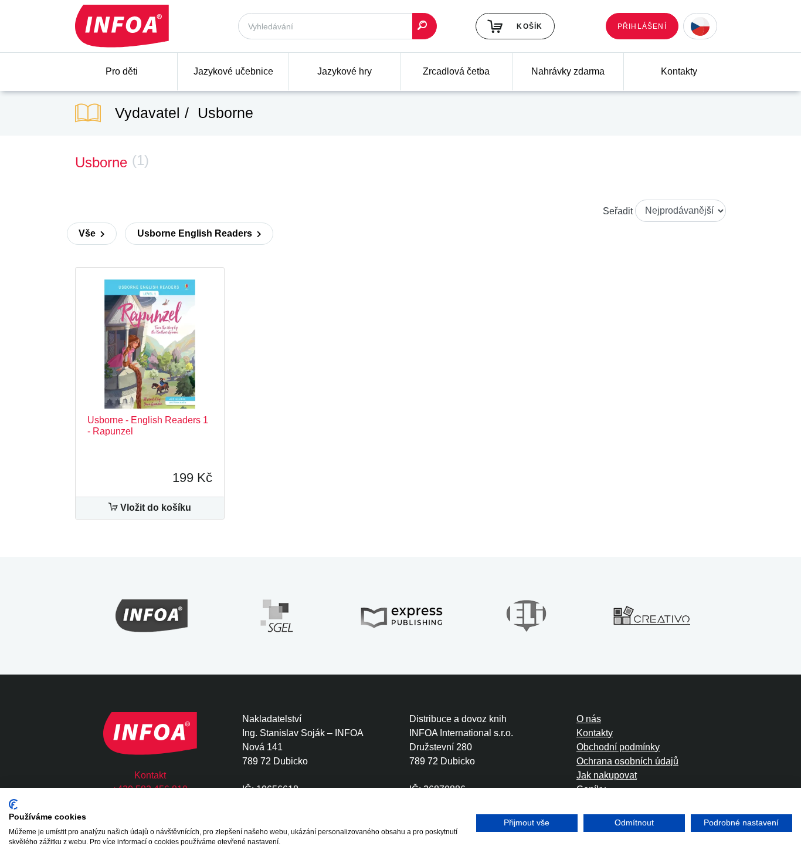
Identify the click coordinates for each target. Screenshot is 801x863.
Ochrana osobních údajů (627, 761)
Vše (88, 233)
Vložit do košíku (154, 508)
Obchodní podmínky (618, 747)
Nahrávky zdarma (568, 71)
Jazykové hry (344, 71)
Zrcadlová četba (456, 71)
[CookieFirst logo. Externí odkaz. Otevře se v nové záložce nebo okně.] (13, 804)
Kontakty (679, 71)
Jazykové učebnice (233, 71)
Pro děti (122, 71)
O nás (588, 719)
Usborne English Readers (195, 233)
